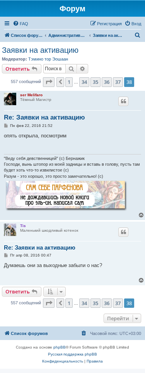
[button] (49, 82)
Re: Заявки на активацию (44, 117)
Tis (23, 226)
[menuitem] (20, 23)
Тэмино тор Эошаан (48, 59)
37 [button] (118, 81)
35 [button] (95, 81)
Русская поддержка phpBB (72, 354)
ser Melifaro (31, 95)
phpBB (59, 347)
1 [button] (69, 81)
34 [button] (84, 81)
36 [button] (106, 81)
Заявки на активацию (40, 50)
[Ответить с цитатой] (123, 101)
